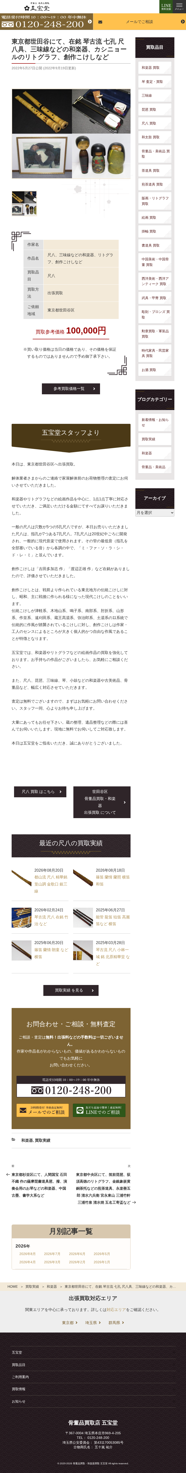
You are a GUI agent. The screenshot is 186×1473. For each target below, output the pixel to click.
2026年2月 (77, 1262)
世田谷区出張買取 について (100, 802)
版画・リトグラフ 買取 (155, 200)
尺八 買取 (149, 123)
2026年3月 (52, 1262)
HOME (13, 1286)
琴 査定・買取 (152, 82)
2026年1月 (102, 1262)
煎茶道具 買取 (152, 184)
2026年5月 (102, 1254)
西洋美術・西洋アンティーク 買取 (155, 281)
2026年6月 (77, 1254)
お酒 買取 (149, 370)
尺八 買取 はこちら (38, 792)
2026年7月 (52, 1254)
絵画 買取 (149, 217)
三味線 (147, 95)
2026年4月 (27, 1262)
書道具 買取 (151, 245)
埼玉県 (91, 1323)
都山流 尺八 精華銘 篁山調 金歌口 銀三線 (50, 884)
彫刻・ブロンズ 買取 (156, 314)
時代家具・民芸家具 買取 (155, 353)
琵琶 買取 (149, 109)
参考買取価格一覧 (69, 389)
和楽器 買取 (151, 68)
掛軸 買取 (149, 231)
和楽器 (52, 1286)
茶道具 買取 (151, 170)
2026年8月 (27, 1254)
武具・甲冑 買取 (154, 298)
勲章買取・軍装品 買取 (155, 333)
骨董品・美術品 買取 (156, 153)
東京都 (68, 1323)
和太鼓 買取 (151, 137)
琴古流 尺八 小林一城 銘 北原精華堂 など (113, 957)
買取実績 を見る (69, 990)
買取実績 (32, 1286)
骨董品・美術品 (153, 467)
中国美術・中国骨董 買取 (155, 261)
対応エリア (116, 1310)
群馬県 (114, 1323)
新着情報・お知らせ (155, 422)
